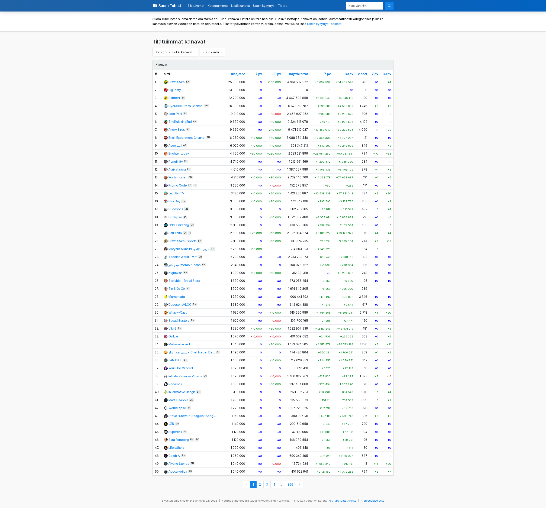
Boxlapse (175, 217)
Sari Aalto (175, 233)
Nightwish (175, 273)
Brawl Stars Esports (182, 241)
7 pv (259, 74)
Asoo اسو (175, 145)
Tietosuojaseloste (372, 500)
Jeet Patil (175, 114)
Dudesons (175, 209)
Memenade (176, 296)
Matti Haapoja (178, 400)
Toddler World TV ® (182, 257)
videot (362, 74)
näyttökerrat (298, 74)
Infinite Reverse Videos (185, 376)
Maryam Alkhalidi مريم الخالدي (188, 249)
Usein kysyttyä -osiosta (324, 24)
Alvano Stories (179, 463)
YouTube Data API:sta (342, 500)
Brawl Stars (176, 82)
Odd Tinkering (178, 225)
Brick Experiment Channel (186, 137)
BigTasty (174, 90)
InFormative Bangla (182, 392)
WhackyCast (177, 312)
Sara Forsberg (178, 439)
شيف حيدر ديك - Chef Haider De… (191, 352)
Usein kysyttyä (263, 5)
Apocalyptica (177, 471)
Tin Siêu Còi (177, 288)
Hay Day (174, 201)
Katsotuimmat (218, 5)
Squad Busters (179, 320)
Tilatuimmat (195, 5)
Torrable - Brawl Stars (184, 280)
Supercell (175, 432)
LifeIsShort (176, 447)
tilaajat (236, 74)
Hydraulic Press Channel (185, 106)
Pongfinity (175, 161)
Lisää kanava (240, 5)
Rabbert (174, 98)
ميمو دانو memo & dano (184, 265)
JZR (171, 424)
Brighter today (178, 153)
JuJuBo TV (176, 193)
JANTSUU (175, 360)
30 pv (277, 74)
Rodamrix (175, 384)
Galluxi (173, 336)
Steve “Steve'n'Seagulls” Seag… (192, 416)
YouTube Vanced (180, 368)
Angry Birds (176, 129)
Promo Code (177, 185)
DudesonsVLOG (180, 304)
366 (290, 484)
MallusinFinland (179, 344)
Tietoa (282, 5)
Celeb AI (174, 455)
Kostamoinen (177, 177)
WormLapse (177, 408)
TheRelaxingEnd (180, 121)
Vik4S (172, 328)
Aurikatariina (177, 169)
